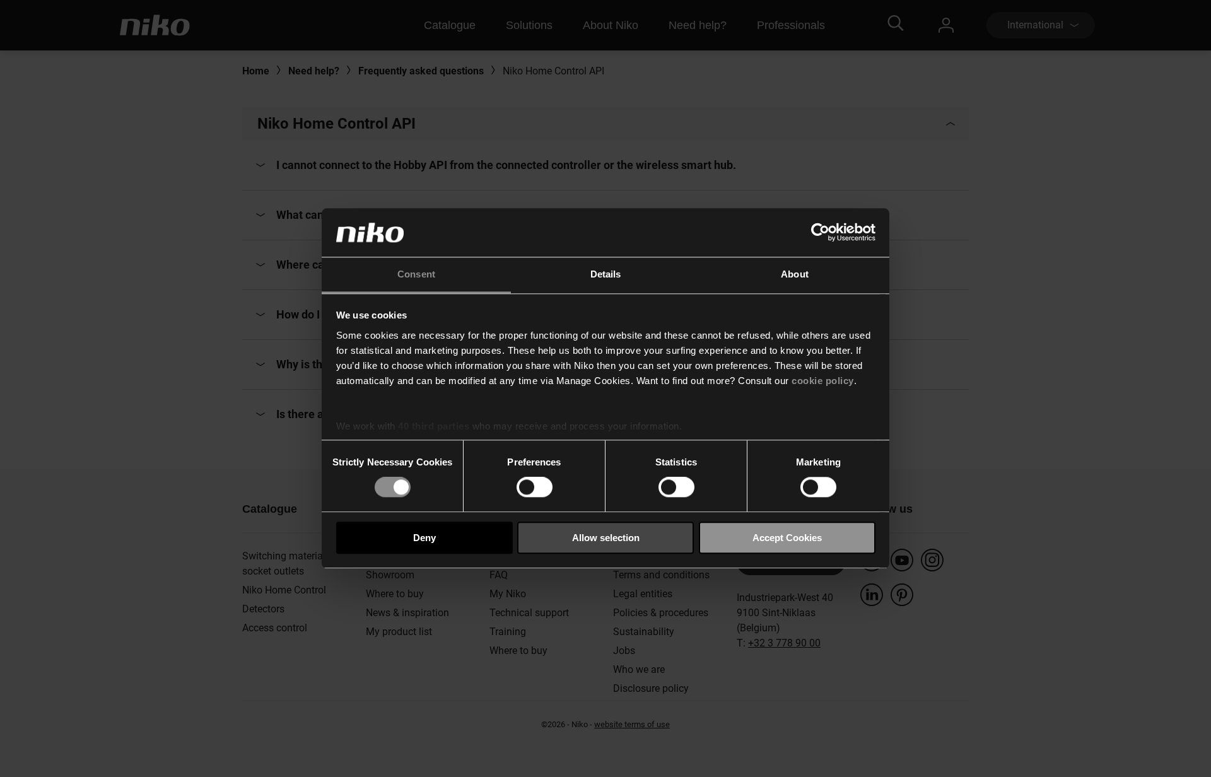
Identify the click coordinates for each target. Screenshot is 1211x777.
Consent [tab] (416, 274)
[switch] (535, 487)
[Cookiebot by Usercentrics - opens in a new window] (820, 232)
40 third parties (433, 426)
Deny (424, 537)
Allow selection (606, 537)
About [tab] (795, 274)
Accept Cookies (787, 537)
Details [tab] (605, 274)
